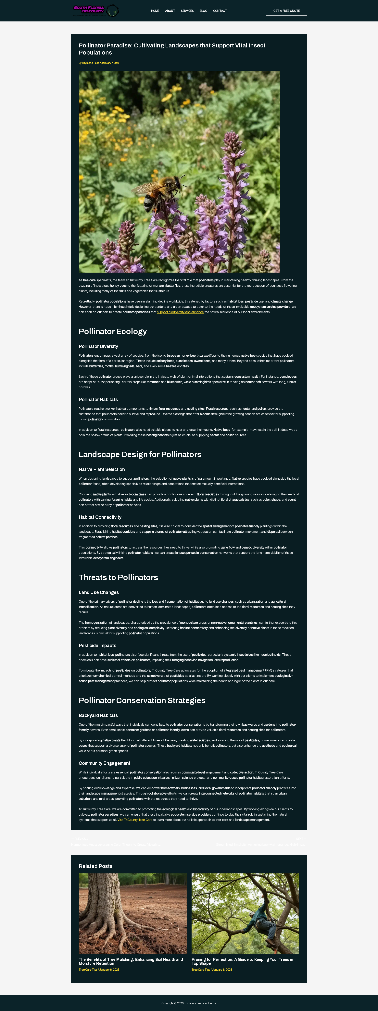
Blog (203, 11)
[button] (286, 11)
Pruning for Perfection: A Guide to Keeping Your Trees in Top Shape (242, 961)
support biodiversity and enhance (180, 312)
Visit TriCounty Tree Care (135, 820)
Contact (220, 11)
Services (187, 11)
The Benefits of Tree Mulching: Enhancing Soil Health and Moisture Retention (131, 961)
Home (155, 11)
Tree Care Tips (88, 969)
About (170, 11)
